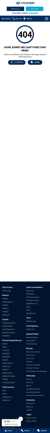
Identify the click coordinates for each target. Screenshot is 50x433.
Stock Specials (31, 344)
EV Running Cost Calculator (36, 371)
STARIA (5, 379)
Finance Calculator (33, 365)
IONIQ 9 (5, 312)
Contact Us (30, 403)
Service (29, 379)
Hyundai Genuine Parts (34, 395)
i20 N (4, 390)
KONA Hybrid (7, 326)
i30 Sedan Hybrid (8, 323)
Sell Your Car (15, 9)
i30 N (4, 394)
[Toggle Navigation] (46, 19)
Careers (29, 410)
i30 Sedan (30, 294)
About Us (29, 407)
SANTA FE (6, 353)
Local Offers (31, 341)
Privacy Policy (31, 421)
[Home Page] (25, 3)
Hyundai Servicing (33, 392)
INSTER (5, 299)
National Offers (32, 337)
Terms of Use (31, 418)
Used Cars (30, 358)
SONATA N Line (32, 304)
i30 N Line (30, 291)
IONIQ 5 (5, 308)
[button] (11, 422)
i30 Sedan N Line (32, 300)
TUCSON (5, 350)
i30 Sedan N (7, 397)
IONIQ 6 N (30, 329)
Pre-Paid (29, 382)
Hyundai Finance (32, 368)
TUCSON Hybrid (8, 329)
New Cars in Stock (33, 352)
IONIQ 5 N (6, 315)
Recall (28, 386)
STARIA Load (31, 321)
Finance (29, 361)
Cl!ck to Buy (6, 291)
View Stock (34, 9)
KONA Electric (7, 302)
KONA (4, 347)
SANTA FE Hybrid (8, 333)
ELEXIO (5, 305)
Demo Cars (30, 355)
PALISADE (6, 336)
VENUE (5, 344)
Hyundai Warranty (33, 389)
